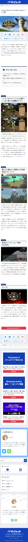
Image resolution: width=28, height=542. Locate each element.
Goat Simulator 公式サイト (13, 328)
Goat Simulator (13, 48)
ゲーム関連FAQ (8, 486)
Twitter (4, 453)
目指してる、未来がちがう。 (17, 156)
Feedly (9, 453)
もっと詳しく (23, 446)
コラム (10, 345)
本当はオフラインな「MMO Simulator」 (12, 82)
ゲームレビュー (8, 480)
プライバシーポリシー (14, 538)
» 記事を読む (13, 371)
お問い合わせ (20, 536)
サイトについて (7, 471)
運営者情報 (7, 536)
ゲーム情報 (7, 483)
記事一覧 (13, 536)
